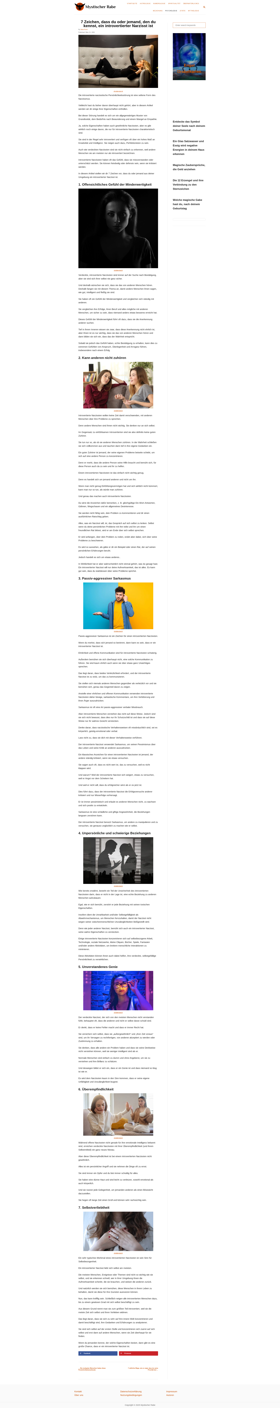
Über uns (78, 1395)
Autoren (170, 1395)
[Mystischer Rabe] (97, 7)
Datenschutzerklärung (131, 1391)
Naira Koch (84, 29)
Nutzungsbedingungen (131, 1395)
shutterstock (118, 91)
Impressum (171, 1391)
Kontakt (78, 1391)
